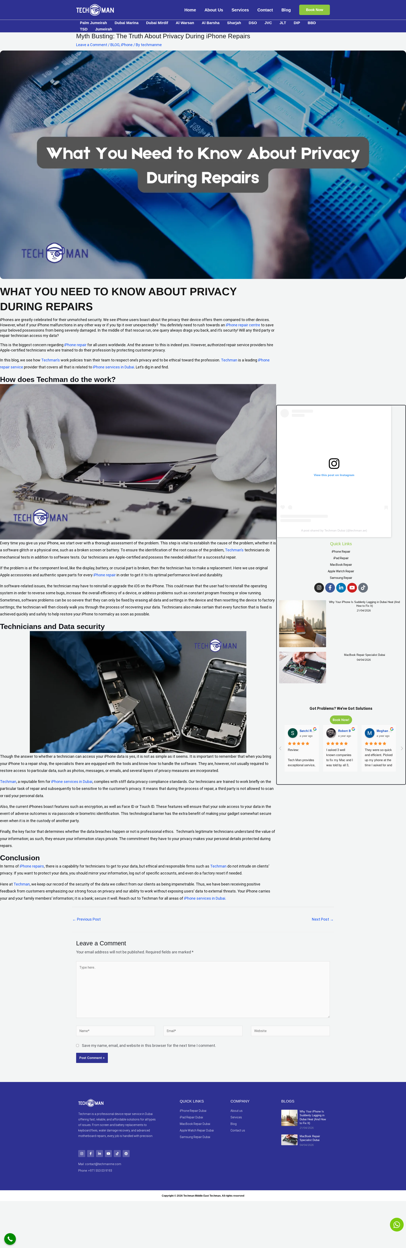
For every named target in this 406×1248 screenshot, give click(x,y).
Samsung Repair (341, 577)
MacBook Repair (341, 564)
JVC (268, 23)
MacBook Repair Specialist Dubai (364, 654)
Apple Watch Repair (341, 571)
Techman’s (50, 360)
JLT (283, 23)
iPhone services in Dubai (113, 367)
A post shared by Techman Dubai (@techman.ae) (334, 530)
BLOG (114, 45)
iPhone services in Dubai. (205, 898)
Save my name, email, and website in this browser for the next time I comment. (149, 1045)
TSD (84, 29)
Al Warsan (185, 23)
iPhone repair (75, 345)
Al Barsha (210, 23)
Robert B (344, 731)
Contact (265, 10)
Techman (229, 360)
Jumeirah (103, 29)
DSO (253, 23)
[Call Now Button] (10, 1239)
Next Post (323, 919)
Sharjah (234, 23)
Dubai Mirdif (157, 23)
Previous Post (86, 919)
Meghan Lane (386, 731)
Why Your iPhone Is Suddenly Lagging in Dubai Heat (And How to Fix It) (364, 603)
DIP (297, 23)
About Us (213, 10)
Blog (286, 10)
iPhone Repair (341, 551)
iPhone (127, 45)
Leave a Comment (91, 45)
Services (240, 10)
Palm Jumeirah (93, 23)
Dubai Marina (127, 23)
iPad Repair (341, 558)
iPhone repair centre (243, 325)
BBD (312, 23)
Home (190, 10)
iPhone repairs (32, 866)
